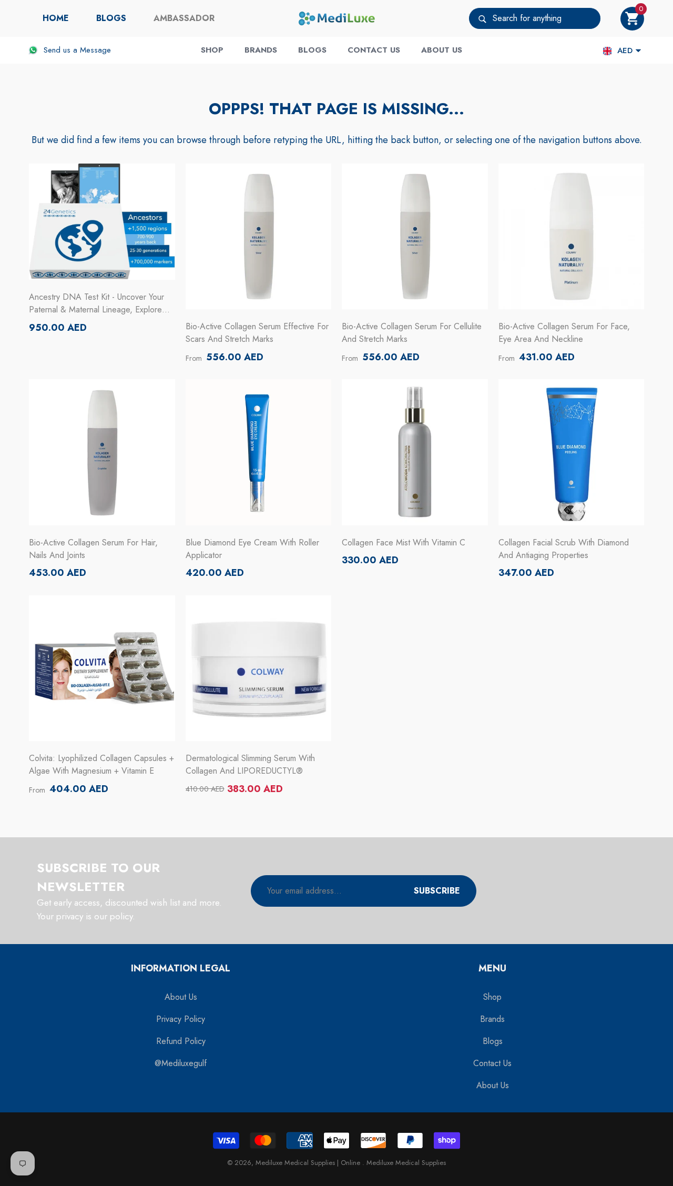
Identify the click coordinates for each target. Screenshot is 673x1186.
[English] (607, 50)
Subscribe (437, 891)
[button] (632, 19)
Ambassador (184, 18)
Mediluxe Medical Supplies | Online (309, 1163)
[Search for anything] (534, 18)
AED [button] (625, 50)
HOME (56, 18)
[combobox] (546, 18)
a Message (92, 50)
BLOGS (111, 18)
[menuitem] (56, 18)
